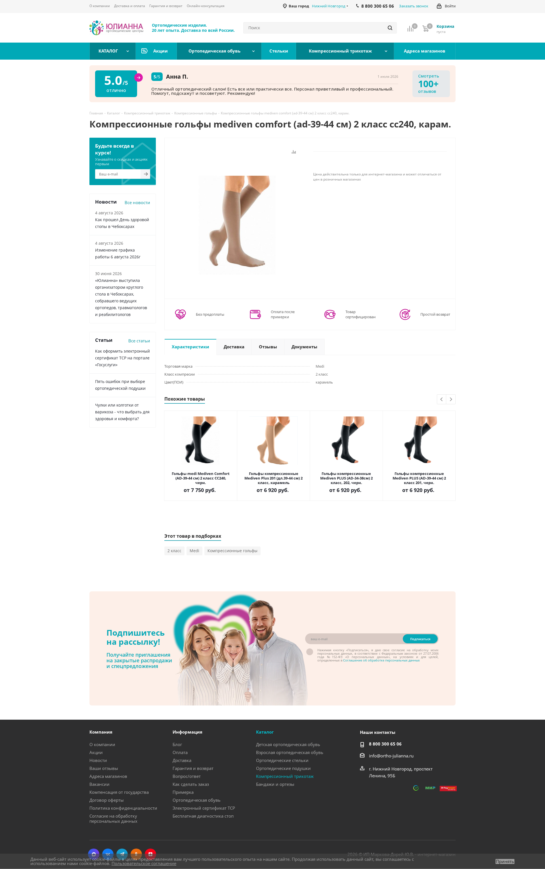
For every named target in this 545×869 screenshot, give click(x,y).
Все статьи (139, 341)
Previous (442, 400)
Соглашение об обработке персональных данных (381, 660)
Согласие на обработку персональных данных (113, 818)
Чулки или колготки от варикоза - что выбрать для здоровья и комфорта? (122, 411)
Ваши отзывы (103, 768)
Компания (100, 732)
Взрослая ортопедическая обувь (289, 752)
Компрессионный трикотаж (285, 776)
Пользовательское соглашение (144, 863)
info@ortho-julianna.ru (391, 756)
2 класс (174, 550)
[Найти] (390, 27)
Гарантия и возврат (193, 768)
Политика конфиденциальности (123, 808)
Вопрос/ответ (187, 776)
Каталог (265, 732)
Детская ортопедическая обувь (288, 744)
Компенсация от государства (119, 792)
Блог (177, 744)
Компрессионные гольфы (232, 550)
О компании (102, 744)
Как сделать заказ (191, 784)
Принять (505, 861)
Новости (98, 760)
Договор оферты (106, 800)
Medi (194, 550)
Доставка (182, 760)
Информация (187, 732)
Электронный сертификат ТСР (204, 808)
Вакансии (99, 784)
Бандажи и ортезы (275, 784)
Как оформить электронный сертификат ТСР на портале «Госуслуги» (122, 357)
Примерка (183, 792)
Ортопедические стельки (282, 760)
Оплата (180, 752)
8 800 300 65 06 (385, 744)
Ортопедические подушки (283, 768)
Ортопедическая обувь (197, 800)
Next (451, 400)
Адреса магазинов (108, 776)
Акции (96, 752)
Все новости (137, 202)
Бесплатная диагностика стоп (203, 816)
